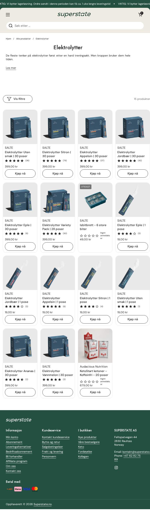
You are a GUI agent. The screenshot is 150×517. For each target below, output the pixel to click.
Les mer (11, 68)
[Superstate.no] (74, 15)
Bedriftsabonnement (19, 451)
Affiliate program (16, 461)
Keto (81, 446)
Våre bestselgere (89, 442)
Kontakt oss (13, 471)
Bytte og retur (51, 442)
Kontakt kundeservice (56, 437)
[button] (140, 15)
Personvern (49, 456)
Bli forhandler (14, 456)
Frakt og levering (52, 451)
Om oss (11, 466)
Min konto (12, 437)
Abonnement (14, 442)
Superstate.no (43, 504)
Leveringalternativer (18, 446)
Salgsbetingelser (52, 446)
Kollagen (83, 456)
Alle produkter (23, 38)
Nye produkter (87, 437)
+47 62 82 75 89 (127, 457)
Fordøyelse (85, 451)
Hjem (8, 38)
